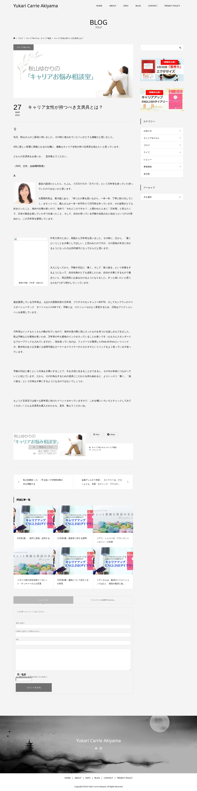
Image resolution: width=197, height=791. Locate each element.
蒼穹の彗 (93, 183)
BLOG (138, 5)
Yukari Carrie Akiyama (35, 6)
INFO (125, 5)
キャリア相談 (111, 447)
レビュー (148, 159)
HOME (99, 5)
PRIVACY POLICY (172, 5)
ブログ (147, 145)
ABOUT (112, 5)
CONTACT (152, 5)
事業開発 (148, 166)
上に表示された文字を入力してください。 (32, 677)
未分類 (147, 173)
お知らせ (148, 130)
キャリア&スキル (23, 47)
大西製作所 (79, 183)
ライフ (147, 152)
